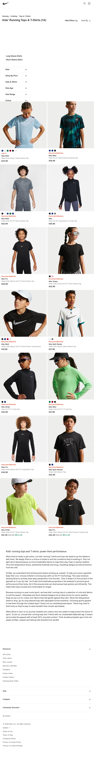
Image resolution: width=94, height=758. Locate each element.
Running (5, 16)
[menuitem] (7, 727)
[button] (17, 69)
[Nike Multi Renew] (70, 313)
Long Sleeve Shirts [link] (14, 56)
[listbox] (86, 20)
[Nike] (70, 187)
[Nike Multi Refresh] (70, 438)
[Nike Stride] (23, 376)
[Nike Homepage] (6, 3)
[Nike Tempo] (70, 250)
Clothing (14, 16)
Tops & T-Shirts (25, 16)
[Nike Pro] (23, 250)
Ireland (7, 716)
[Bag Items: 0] (89, 3)
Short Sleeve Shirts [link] (14, 60)
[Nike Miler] (23, 124)
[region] (47, 93)
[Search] (85, 3)
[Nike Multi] (23, 187)
